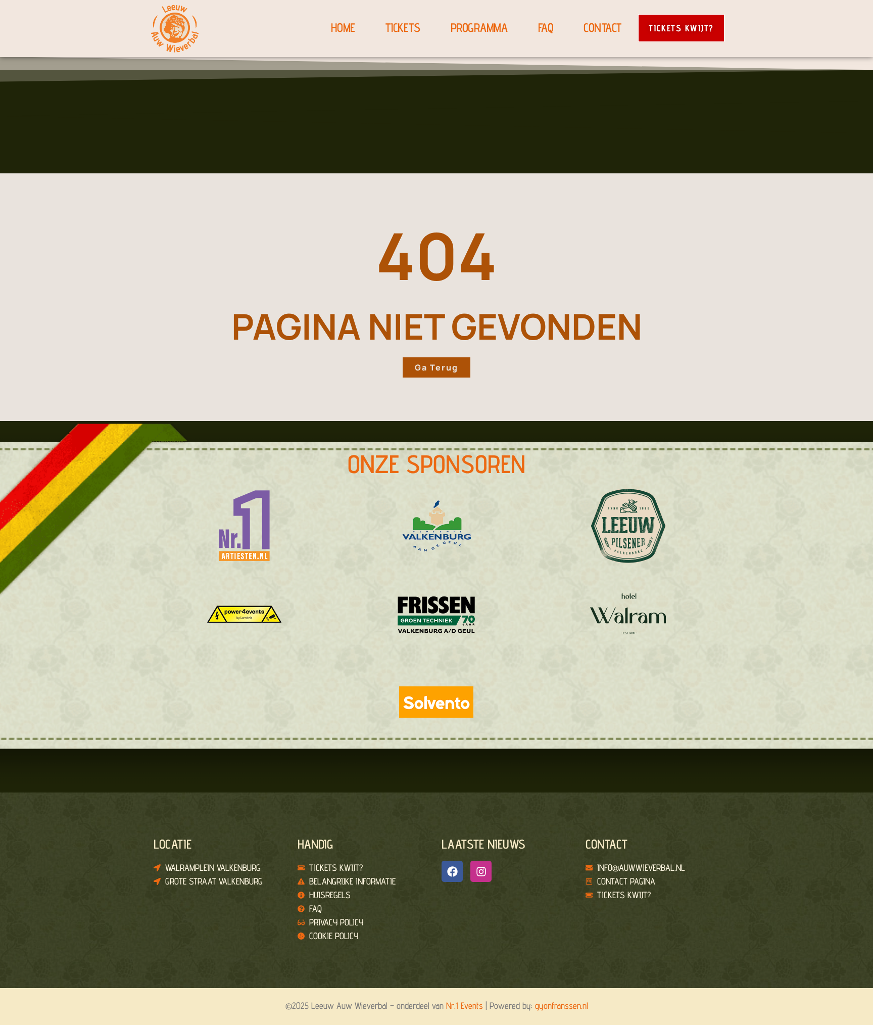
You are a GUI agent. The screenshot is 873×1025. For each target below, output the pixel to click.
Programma (479, 27)
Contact (602, 27)
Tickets (402, 27)
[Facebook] (452, 871)
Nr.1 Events (464, 1005)
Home (343, 27)
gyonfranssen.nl (561, 1005)
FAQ (546, 27)
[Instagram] (481, 871)
